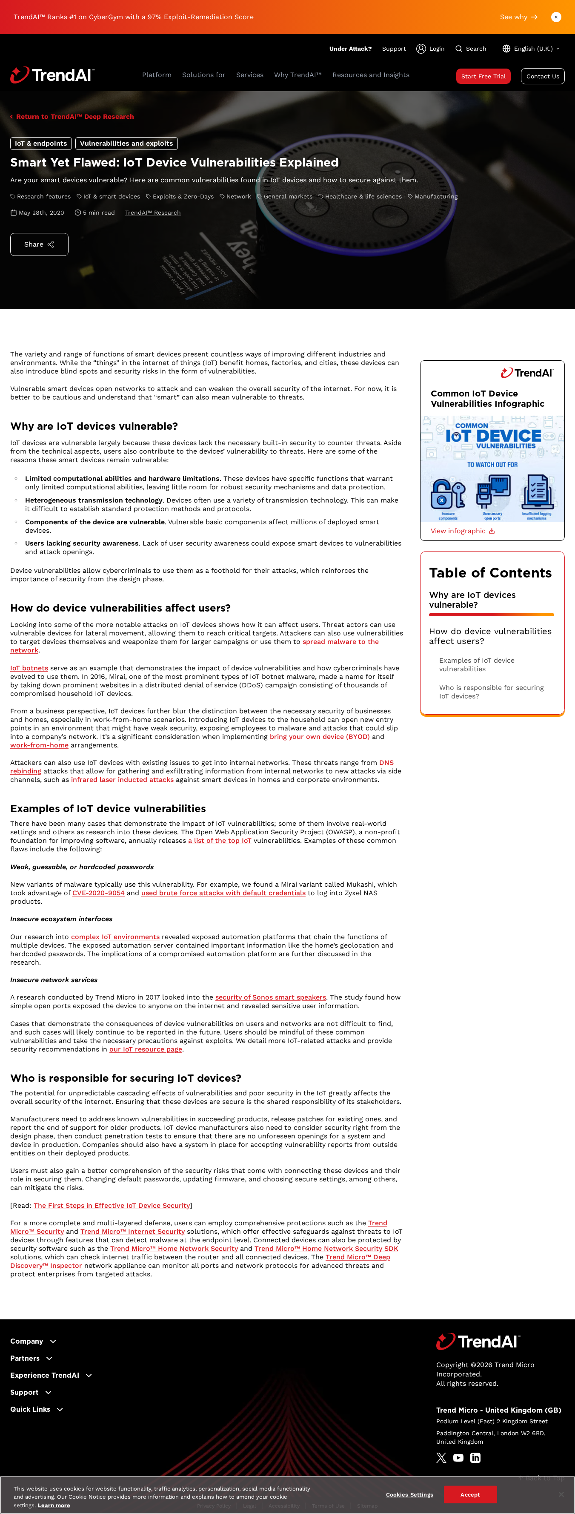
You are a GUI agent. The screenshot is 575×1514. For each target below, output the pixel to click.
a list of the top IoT (220, 840)
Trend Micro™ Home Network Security (174, 1248)
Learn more (54, 1505)
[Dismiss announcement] (556, 17)
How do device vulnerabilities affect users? (490, 636)
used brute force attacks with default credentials (223, 893)
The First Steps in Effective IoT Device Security (112, 1205)
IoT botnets (29, 668)
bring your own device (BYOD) (320, 737)
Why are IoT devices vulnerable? (472, 600)
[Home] (478, 1341)
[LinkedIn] (475, 1458)
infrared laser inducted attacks (122, 780)
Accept (470, 1494)
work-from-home (39, 745)
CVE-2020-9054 (98, 893)
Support (394, 48)
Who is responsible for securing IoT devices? (491, 692)
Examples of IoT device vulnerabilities (477, 664)
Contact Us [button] (542, 76)
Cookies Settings (409, 1494)
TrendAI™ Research (153, 212)
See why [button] (513, 17)
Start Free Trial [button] (483, 76)
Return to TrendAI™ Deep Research (75, 116)
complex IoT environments (115, 937)
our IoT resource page (145, 1049)
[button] (463, 531)
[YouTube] (458, 1458)
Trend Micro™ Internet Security (132, 1231)
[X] (441, 1458)
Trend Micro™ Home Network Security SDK (326, 1248)
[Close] (561, 1494)
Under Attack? (350, 48)
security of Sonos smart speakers (270, 997)
